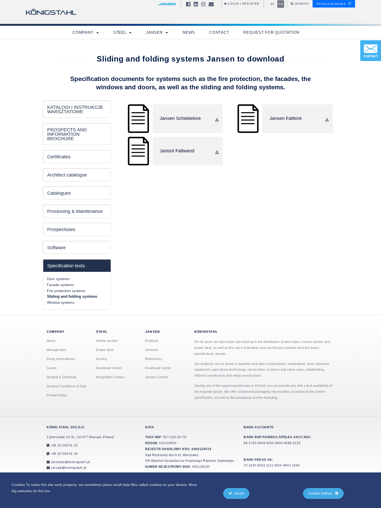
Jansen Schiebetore (180, 118)
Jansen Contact (156, 377)
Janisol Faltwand (177, 150)
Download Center (109, 368)
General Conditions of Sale (67, 386)
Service (101, 359)
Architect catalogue (67, 175)
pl (273, 4)
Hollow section (107, 341)
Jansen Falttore (286, 118)
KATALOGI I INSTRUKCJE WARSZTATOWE (75, 109)
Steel (120, 32)
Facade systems (60, 285)
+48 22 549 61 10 (64, 445)
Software (56, 247)
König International (61, 359)
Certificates (58, 156)
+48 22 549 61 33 (64, 454)
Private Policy (57, 395)
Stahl (102, 332)
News (188, 32)
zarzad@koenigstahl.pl (69, 468)
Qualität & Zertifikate (62, 377)
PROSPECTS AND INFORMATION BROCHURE (67, 134)
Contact (219, 32)
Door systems (58, 279)
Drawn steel (105, 350)
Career (52, 368)
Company (83, 32)
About (51, 341)
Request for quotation (271, 32)
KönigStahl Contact (110, 377)
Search (301, 3)
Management (56, 350)
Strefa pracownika (331, 3)
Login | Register (243, 3)
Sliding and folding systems (72, 296)
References (153, 359)
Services (151, 350)
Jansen (155, 32)
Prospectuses (61, 229)
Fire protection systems (66, 291)
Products (151, 341)
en (280, 4)
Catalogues (59, 193)
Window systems (60, 302)
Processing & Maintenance (75, 211)
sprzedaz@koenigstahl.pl (70, 462)
